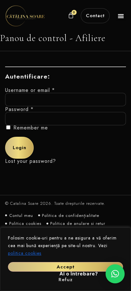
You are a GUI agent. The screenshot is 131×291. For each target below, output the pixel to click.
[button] (121, 16)
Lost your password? (30, 161)
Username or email (30, 90)
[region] (65, 259)
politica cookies (24, 253)
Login (19, 147)
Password (19, 109)
